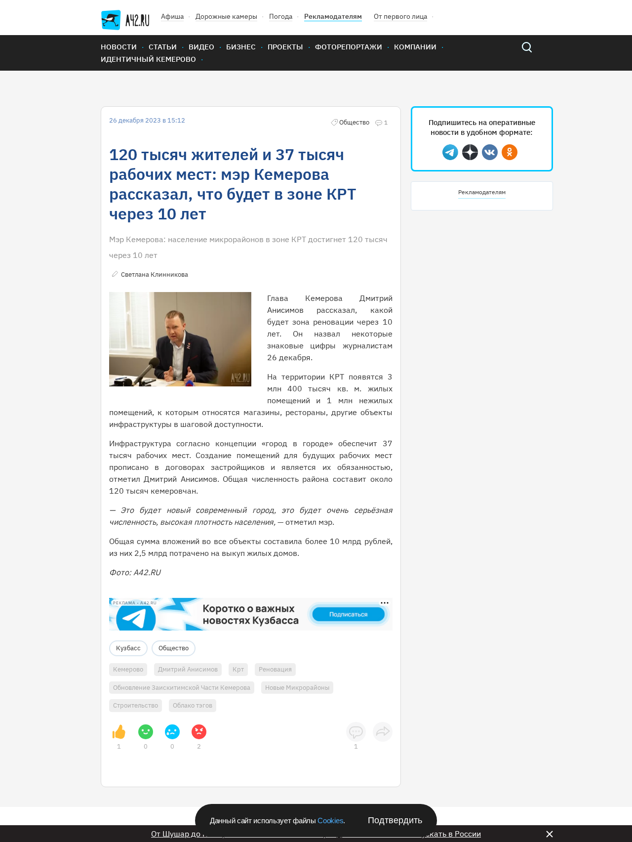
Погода (280, 16)
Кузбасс (128, 648)
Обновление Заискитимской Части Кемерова (181, 687)
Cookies (330, 820)
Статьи (163, 46)
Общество (173, 648)
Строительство (135, 705)
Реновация (275, 669)
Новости (119, 46)
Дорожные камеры (226, 16)
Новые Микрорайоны (297, 687)
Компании (415, 46)
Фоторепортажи (348, 46)
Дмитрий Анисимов (188, 669)
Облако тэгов (192, 705)
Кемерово (128, 669)
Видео (201, 46)
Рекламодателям (333, 16)
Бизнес (241, 46)
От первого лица (400, 16)
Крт (238, 669)
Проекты (285, 46)
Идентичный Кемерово (148, 59)
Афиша (172, 16)
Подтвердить (395, 820)
